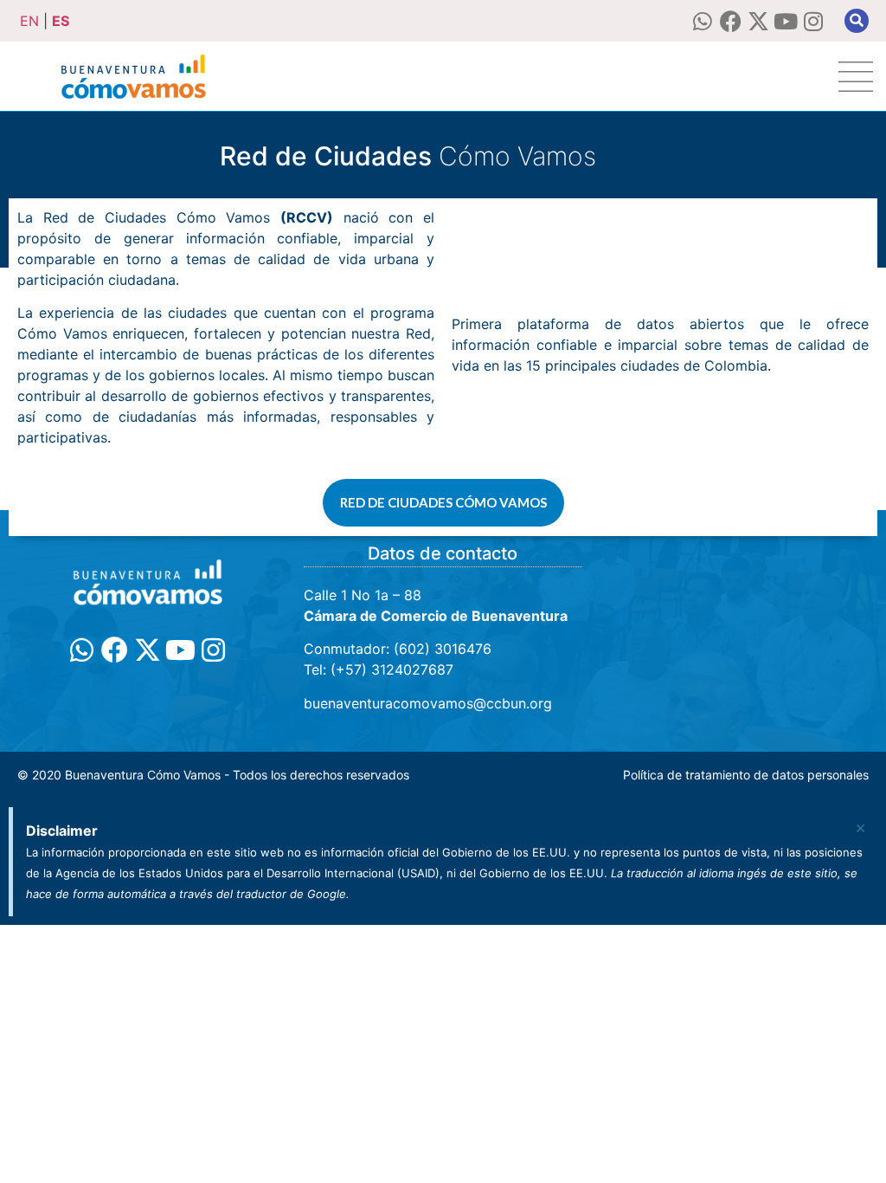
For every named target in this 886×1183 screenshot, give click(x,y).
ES (60, 20)
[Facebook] (731, 21)
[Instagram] (814, 21)
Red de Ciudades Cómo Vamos (443, 502)
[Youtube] (786, 21)
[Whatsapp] (703, 21)
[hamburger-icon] (855, 76)
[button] (856, 21)
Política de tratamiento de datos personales (746, 774)
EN (29, 20)
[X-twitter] (758, 21)
